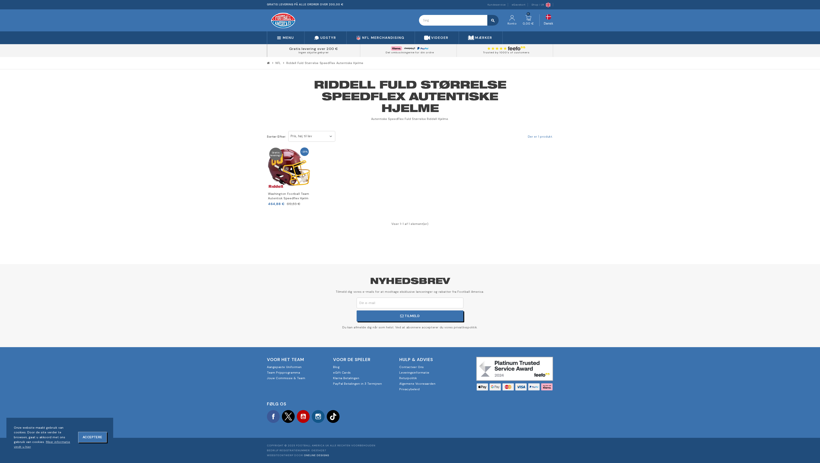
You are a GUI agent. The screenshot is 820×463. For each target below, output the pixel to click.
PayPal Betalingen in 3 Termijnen (357, 384)
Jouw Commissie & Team (286, 378)
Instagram (318, 416)
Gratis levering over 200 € (313, 49)
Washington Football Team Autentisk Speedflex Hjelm (288, 196)
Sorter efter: (276, 136)
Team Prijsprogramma (283, 372)
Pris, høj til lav (301, 136)
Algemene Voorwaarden (417, 384)
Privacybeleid (409, 389)
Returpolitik (408, 378)
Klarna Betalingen (346, 378)
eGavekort (519, 4)
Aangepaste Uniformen (284, 367)
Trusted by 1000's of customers (506, 52)
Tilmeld (412, 316)
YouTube (303, 416)
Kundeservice (497, 4)
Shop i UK (538, 4)
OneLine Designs (316, 455)
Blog (336, 367)
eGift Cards (342, 372)
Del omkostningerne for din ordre (410, 52)
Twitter (288, 416)
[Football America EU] (283, 20)
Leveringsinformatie (414, 372)
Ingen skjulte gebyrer (314, 52)
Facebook (273, 416)
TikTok (333, 416)
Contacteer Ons (411, 367)
